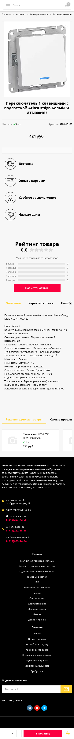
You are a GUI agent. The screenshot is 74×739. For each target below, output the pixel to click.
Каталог (37, 554)
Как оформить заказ (37, 649)
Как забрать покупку (37, 644)
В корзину (43, 733)
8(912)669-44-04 (16, 541)
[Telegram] (44, 708)
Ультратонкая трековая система (37, 565)
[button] (70, 303)
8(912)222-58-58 (16, 530)
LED (37, 582)
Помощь (37, 627)
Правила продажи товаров (37, 654)
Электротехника (37, 603)
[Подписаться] (66, 689)
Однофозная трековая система (37, 571)
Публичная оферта (37, 660)
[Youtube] (37, 708)
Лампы (37, 614)
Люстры (37, 592)
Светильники (37, 598)
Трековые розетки (37, 576)
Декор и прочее (37, 619)
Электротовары (37, 608)
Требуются (37, 671)
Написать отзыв (36, 288)
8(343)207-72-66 (16, 520)
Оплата (37, 633)
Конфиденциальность (37, 665)
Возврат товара (37, 638)
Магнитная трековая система (37, 560)
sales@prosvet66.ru (18, 510)
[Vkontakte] (30, 708)
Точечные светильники (37, 587)
